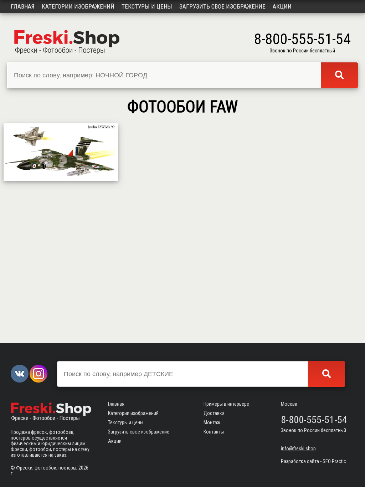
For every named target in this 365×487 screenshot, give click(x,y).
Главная (23, 6)
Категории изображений (78, 6)
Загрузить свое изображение (222, 6)
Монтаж (212, 422)
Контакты (214, 432)
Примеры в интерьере (226, 404)
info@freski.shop (298, 448)
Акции (282, 6)
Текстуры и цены (147, 6)
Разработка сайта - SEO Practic (313, 461)
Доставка (214, 413)
